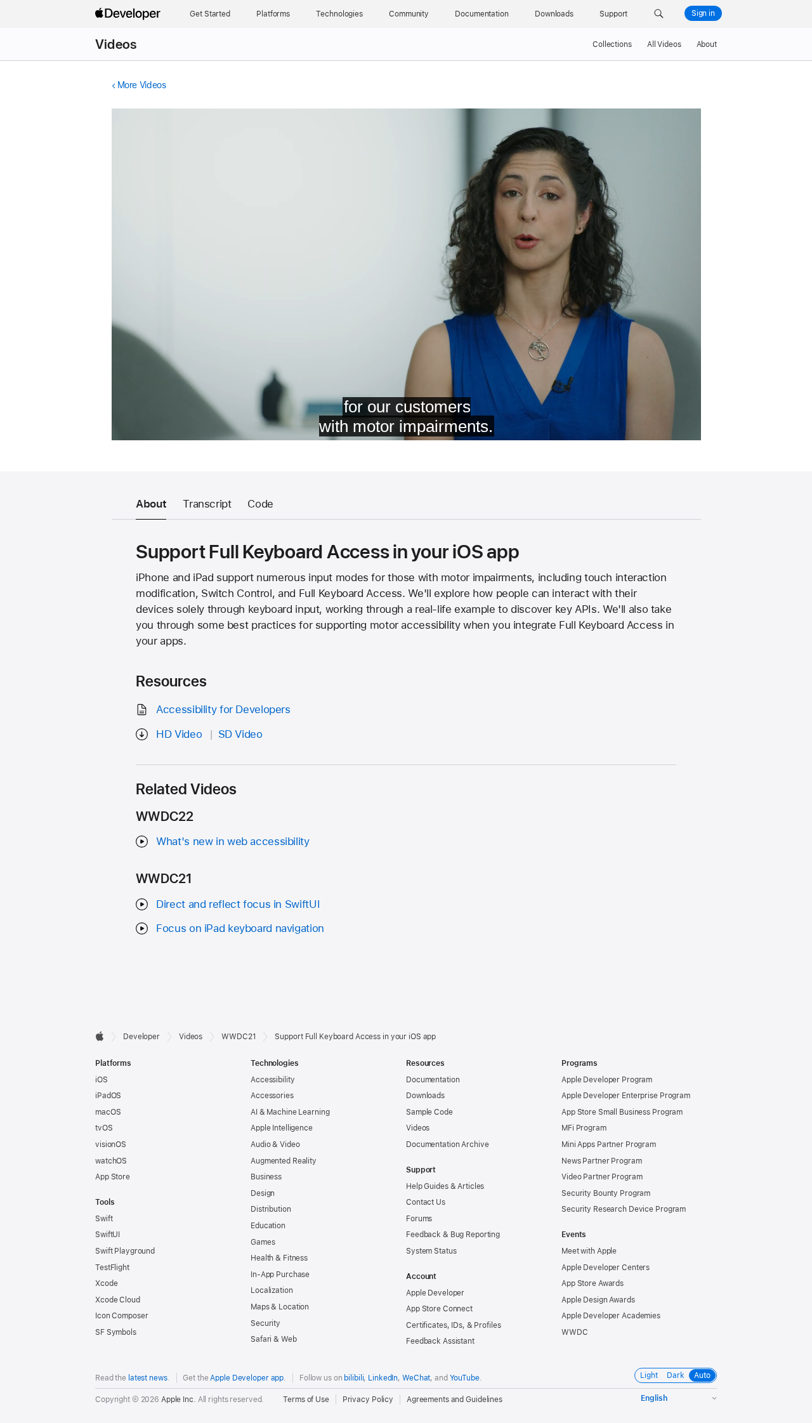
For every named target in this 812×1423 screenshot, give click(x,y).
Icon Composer (121, 1315)
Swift (103, 1218)
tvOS (104, 1128)
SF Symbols (115, 1332)
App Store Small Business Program (622, 1112)
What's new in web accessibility (232, 841)
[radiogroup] (675, 1375)
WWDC (574, 1332)
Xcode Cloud (117, 1299)
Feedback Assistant (440, 1341)
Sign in (703, 13)
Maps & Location (280, 1306)
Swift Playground (125, 1251)
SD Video (240, 734)
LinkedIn (383, 1378)
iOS (101, 1079)
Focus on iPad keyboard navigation (240, 928)
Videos (115, 44)
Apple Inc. (178, 1399)
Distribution (271, 1209)
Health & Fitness (279, 1258)
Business (266, 1176)
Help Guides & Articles (445, 1186)
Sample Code (429, 1112)
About (707, 44)
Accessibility (272, 1079)
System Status (431, 1251)
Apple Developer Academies (610, 1315)
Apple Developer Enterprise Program (625, 1095)
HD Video (179, 734)
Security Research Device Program (623, 1209)
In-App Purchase (280, 1274)
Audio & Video (275, 1144)
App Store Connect (439, 1308)
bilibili (353, 1378)
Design (263, 1193)
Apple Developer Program (606, 1079)
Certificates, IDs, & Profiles (453, 1325)
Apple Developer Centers (605, 1267)
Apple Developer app (247, 1378)
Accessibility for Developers (223, 709)
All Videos (664, 44)
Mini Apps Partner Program (608, 1144)
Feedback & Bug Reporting (453, 1234)
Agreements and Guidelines (454, 1399)
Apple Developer (435, 1293)
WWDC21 (238, 1036)
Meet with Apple (589, 1251)
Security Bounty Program (605, 1193)
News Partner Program (601, 1161)
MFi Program (583, 1128)
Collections (612, 44)
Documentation (432, 1079)
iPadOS (108, 1095)
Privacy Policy (368, 1399)
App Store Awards (592, 1283)
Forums (419, 1218)
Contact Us (425, 1202)
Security (265, 1323)
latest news (147, 1378)
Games (263, 1242)
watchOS (111, 1161)
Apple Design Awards (598, 1299)
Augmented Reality (284, 1161)
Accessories (272, 1095)
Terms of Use (306, 1399)
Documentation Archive (447, 1144)
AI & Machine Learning (290, 1112)
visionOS (110, 1144)
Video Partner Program (601, 1176)
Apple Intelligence (282, 1128)
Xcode (106, 1283)
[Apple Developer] (129, 14)
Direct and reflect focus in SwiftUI (238, 904)
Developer (141, 1036)
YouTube (465, 1378)
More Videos (141, 85)
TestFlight (112, 1267)
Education (268, 1225)
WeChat (416, 1378)
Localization (272, 1290)
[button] (659, 14)
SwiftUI (107, 1234)
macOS (108, 1112)
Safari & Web (274, 1339)
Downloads (425, 1095)
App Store (112, 1176)
